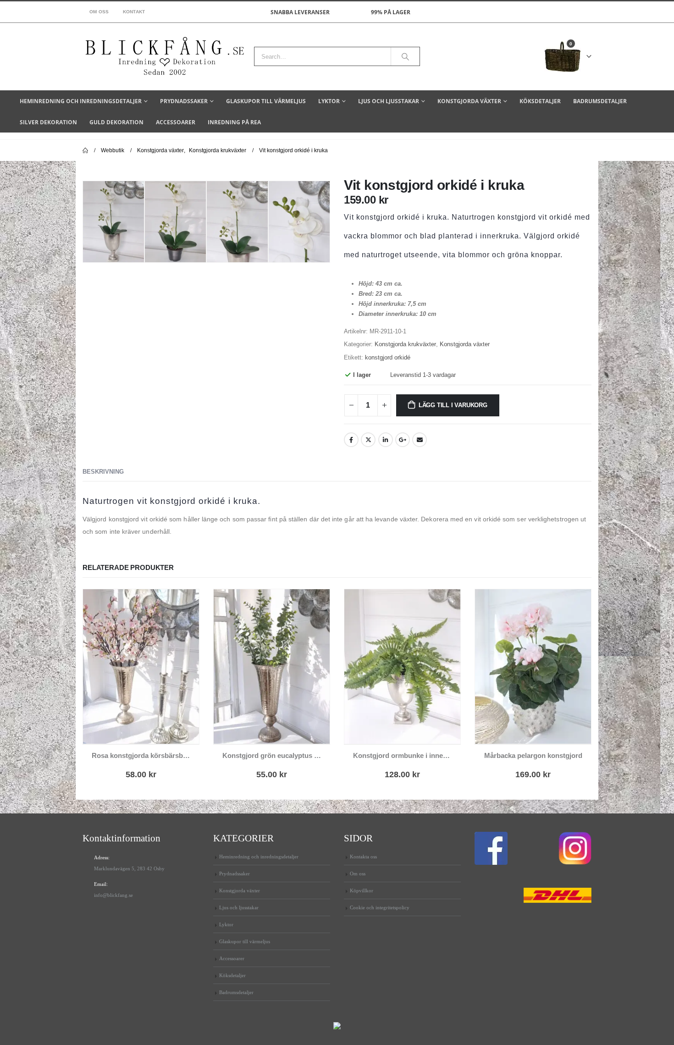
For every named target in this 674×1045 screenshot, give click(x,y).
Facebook (351, 439)
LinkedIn (385, 439)
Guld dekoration (116, 122)
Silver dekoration (48, 122)
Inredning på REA (234, 122)
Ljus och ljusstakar (388, 101)
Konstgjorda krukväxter (405, 344)
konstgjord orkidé (387, 357)
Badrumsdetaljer (600, 101)
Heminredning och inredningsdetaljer (81, 101)
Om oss (99, 11)
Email (419, 439)
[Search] (405, 56)
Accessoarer (175, 122)
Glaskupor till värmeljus (266, 101)
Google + (402, 439)
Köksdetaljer (540, 101)
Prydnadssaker (184, 101)
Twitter (368, 439)
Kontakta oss (363, 856)
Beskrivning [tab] (103, 471)
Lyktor (329, 101)
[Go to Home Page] (85, 150)
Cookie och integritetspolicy (379, 907)
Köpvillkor (361, 890)
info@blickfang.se (113, 895)
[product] (141, 666)
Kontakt (134, 11)
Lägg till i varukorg (453, 405)
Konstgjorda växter (469, 101)
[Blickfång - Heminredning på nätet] (165, 56)
